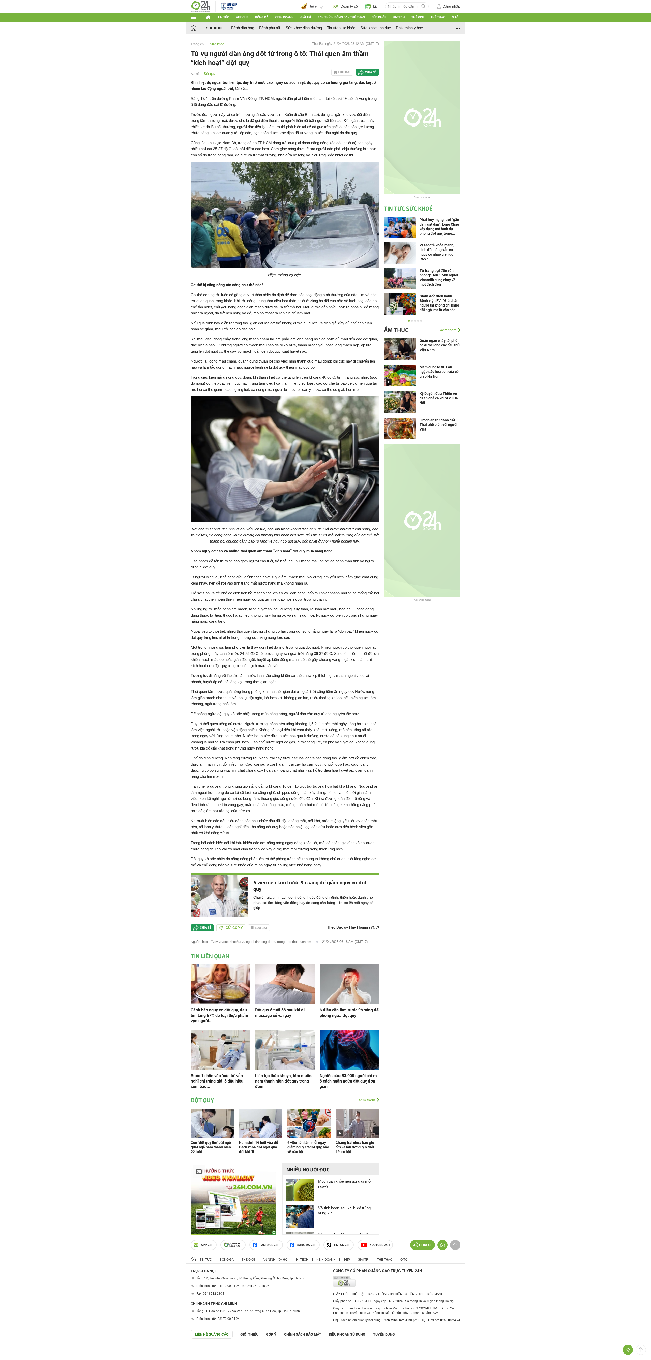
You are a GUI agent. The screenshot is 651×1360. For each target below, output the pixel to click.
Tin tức (223, 17)
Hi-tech (399, 17)
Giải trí (305, 17)
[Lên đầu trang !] (641, 1350)
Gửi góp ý (234, 928)
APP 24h (207, 1245)
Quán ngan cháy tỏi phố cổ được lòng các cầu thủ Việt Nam (440, 345)
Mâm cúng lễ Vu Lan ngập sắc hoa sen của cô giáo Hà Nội (439, 371)
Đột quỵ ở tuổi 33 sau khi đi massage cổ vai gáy (280, 1013)
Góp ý (271, 1334)
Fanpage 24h (270, 1245)
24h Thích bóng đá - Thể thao (341, 17)
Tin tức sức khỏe (341, 28)
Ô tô (455, 17)
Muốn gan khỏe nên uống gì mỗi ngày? (344, 1183)
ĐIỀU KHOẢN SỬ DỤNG (347, 1334)
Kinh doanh (284, 17)
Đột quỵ (209, 74)
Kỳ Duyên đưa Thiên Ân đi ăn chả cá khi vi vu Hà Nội (439, 398)
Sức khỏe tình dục (375, 28)
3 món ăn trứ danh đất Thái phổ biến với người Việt (438, 424)
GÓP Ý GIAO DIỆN (15, 1351)
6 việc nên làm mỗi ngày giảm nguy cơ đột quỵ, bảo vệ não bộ (308, 1147)
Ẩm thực (396, 330)
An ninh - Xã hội (275, 1259)
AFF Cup (242, 17)
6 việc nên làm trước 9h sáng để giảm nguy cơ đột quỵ (309, 886)
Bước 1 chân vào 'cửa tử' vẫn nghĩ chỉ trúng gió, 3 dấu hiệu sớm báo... (217, 1081)
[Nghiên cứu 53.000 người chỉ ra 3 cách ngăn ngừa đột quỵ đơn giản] (349, 1049)
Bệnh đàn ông (242, 28)
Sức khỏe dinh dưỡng (304, 28)
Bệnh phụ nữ (269, 28)
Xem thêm (367, 1100)
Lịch (376, 6)
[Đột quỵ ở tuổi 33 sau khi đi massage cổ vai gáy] (284, 983)
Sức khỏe (379, 17)
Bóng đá (261, 17)
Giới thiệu (249, 1334)
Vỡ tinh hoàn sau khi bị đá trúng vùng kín (344, 1210)
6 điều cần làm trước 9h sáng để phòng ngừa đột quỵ (349, 1013)
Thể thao (438, 17)
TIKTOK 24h (342, 1245)
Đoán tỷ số (349, 6)
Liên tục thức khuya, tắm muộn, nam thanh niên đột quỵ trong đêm (284, 1081)
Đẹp (347, 1259)
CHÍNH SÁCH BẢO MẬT (302, 1334)
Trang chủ (198, 44)
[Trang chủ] (198, 27)
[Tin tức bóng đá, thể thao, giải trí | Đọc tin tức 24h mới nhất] (200, 6)
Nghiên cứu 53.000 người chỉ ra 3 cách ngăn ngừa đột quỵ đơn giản (348, 1081)
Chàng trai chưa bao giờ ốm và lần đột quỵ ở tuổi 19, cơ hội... (355, 1147)
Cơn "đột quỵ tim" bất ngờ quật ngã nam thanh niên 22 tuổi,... (211, 1147)
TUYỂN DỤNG (384, 1334)
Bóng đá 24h (307, 1245)
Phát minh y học (409, 28)
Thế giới (417, 17)
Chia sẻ (370, 72)
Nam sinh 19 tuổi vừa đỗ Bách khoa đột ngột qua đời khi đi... (258, 1147)
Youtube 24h (380, 1245)
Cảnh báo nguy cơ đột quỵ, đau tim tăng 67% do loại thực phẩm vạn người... (219, 1015)
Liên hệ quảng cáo (212, 1334)
